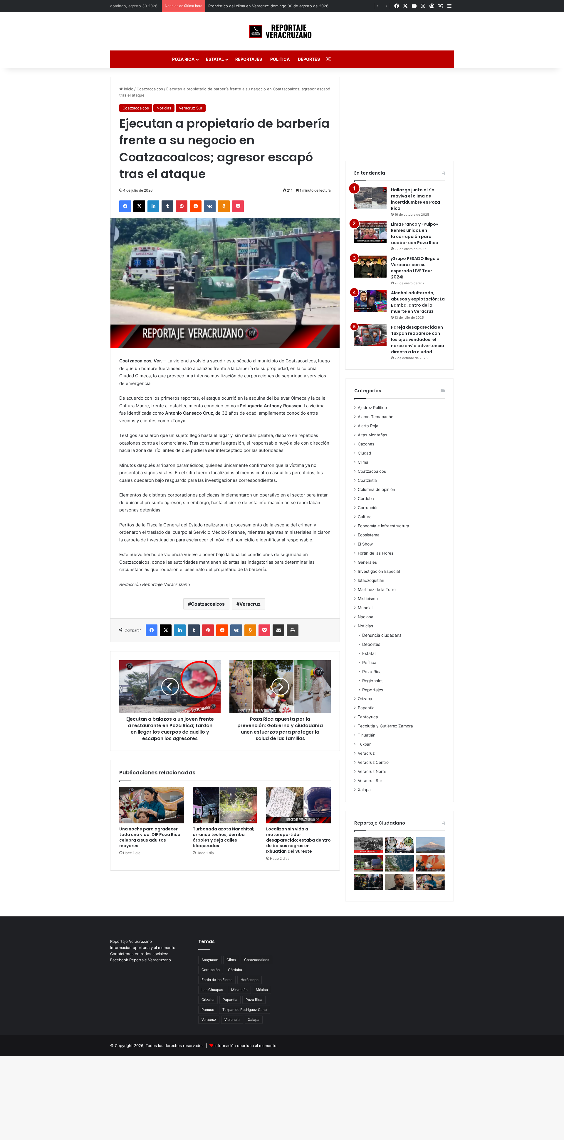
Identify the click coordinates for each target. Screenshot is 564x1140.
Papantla (366, 707)
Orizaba (365, 698)
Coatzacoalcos (150, 89)
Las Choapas (212, 989)
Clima (363, 462)
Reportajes (248, 59)
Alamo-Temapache (375, 416)
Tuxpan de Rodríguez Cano (244, 1009)
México (262, 989)
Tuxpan (365, 744)
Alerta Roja (368, 425)
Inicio (128, 89)
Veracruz (250, 604)
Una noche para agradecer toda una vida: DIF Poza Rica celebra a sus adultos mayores (149, 837)
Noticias (164, 108)
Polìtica (280, 59)
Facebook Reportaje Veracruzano (140, 959)
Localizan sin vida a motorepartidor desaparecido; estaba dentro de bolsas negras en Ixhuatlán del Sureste (298, 840)
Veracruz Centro (373, 762)
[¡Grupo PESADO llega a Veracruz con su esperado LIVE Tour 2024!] (370, 267)
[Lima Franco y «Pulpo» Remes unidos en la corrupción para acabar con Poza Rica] (370, 232)
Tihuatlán (366, 735)
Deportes (309, 59)
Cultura (365, 516)
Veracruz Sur (190, 108)
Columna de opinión (376, 489)
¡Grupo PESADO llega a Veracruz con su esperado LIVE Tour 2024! (415, 268)
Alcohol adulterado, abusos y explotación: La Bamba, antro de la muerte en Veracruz (418, 302)
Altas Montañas (372, 435)
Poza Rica (183, 59)
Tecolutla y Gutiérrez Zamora (385, 726)
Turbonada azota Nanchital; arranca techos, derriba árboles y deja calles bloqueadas (223, 837)
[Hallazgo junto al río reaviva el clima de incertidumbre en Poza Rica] (370, 198)
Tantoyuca (368, 717)
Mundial (365, 607)
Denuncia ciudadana (382, 635)
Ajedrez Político (372, 407)
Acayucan (210, 959)
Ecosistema (369, 535)
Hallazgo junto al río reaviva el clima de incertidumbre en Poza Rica (415, 199)
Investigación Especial (379, 571)
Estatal (215, 59)
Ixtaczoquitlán (371, 580)
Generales (367, 562)
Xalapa (364, 789)
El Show (365, 544)
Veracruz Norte (372, 771)
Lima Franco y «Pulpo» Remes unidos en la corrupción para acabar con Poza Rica (414, 233)
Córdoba (366, 498)
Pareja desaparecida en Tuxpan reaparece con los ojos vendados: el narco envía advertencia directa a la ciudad (417, 339)
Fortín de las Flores (375, 553)
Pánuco (208, 1009)
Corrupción (368, 507)
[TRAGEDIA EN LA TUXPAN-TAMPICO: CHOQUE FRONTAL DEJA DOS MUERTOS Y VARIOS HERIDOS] (368, 845)
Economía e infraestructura (383, 525)
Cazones (366, 444)
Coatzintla (367, 480)
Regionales (372, 680)
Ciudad (364, 453)
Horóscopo (249, 979)
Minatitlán (239, 989)
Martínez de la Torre (377, 589)
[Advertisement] (399, 113)
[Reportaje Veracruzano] (282, 31)
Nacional (366, 616)
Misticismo (368, 598)
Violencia (232, 1019)
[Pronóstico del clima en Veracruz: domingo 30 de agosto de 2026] (399, 863)
